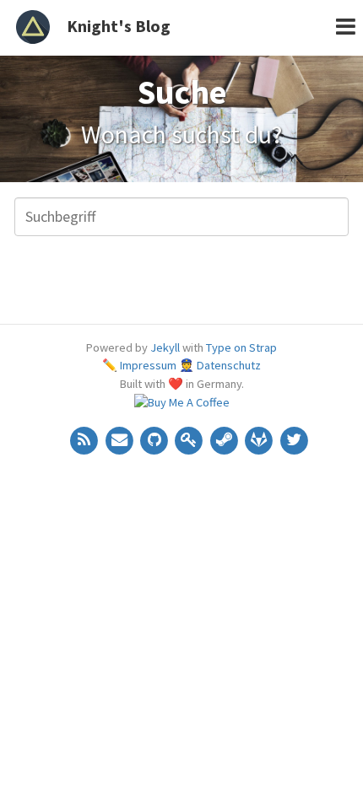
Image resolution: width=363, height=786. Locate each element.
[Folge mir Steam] (225, 438)
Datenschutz (229, 365)
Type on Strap (241, 347)
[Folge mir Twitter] (294, 438)
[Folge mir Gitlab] (260, 438)
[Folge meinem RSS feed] (85, 438)
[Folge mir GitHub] (155, 438)
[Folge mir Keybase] (190, 438)
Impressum (148, 365)
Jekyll (165, 347)
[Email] (120, 438)
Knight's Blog (119, 25)
